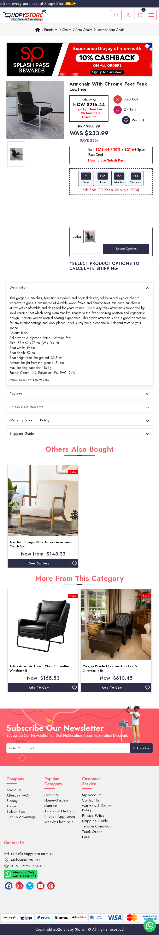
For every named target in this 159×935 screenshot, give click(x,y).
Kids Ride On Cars (59, 811)
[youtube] (40, 886)
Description (19, 287)
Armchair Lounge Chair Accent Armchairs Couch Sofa (40, 544)
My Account (91, 794)
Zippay (11, 800)
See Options (39, 563)
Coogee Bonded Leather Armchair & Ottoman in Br (110, 668)
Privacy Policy (93, 815)
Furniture (51, 29)
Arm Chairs (83, 29)
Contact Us (91, 800)
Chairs (66, 29)
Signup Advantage (21, 816)
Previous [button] (3, 640)
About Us (14, 789)
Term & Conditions (97, 826)
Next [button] (156, 640)
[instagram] (19, 886)
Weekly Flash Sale (59, 821)
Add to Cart (39, 687)
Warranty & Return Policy (29, 420)
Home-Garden (56, 800)
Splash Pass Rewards (26, 407)
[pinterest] (51, 886)
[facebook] (8, 886)
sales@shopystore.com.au (32, 853)
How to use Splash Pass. (107, 160)
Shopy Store (73, 929)
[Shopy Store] (24, 14)
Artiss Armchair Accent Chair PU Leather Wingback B (40, 668)
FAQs (86, 837)
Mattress (51, 805)
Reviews (16, 393)
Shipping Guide (22, 433)
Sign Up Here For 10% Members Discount (89, 113)
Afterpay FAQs (18, 795)
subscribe (141, 748)
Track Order (92, 831)
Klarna (11, 806)
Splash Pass (15, 811)
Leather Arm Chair (110, 29)
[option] (35, 110)
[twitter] (30, 886)
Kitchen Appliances (60, 816)
